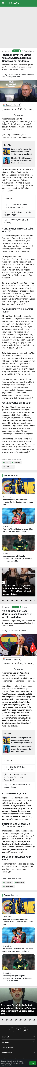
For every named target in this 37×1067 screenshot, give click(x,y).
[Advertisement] (18, 26)
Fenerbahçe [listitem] (16, 462)
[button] (19, 50)
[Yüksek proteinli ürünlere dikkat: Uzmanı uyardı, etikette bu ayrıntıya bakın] (18, 582)
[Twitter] (18, 1029)
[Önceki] (3, 582)
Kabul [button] (32, 1063)
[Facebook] (11, 1029)
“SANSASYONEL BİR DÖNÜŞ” (16, 221)
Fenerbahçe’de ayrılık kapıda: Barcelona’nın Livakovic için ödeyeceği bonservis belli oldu (17, 558)
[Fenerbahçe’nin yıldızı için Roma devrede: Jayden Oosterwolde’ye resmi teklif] (18, 151)
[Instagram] (25, 1029)
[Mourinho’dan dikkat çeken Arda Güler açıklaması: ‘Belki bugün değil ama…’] (18, 160)
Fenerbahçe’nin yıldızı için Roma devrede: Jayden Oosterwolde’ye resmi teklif (17, 502)
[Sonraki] (33, 582)
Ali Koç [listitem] (5, 462)
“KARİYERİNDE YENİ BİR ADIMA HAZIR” (17, 213)
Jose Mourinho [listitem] (8, 467)
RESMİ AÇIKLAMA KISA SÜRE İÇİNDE (17, 786)
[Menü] (4, 3)
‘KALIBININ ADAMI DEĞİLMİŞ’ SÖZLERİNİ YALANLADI (15, 777)
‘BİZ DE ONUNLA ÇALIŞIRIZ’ (14, 768)
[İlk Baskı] (13, 3)
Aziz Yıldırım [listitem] (7, 882)
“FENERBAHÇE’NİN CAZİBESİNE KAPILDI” (15, 206)
